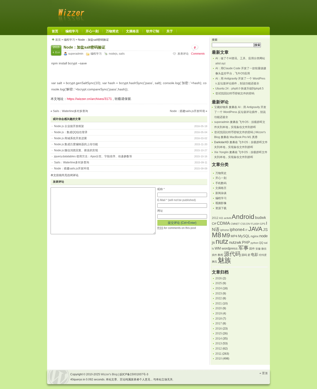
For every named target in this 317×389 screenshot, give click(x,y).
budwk (260, 218)
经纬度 (263, 255)
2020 (218, 308)
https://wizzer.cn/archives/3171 (89, 99)
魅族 (224, 260)
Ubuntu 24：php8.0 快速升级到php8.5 (239, 88)
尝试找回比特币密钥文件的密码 (234, 93)
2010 (218, 358)
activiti (227, 218)
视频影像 (220, 203)
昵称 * (161, 189)
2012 (215, 218)
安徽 (258, 248)
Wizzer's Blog (70, 12)
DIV (248, 223)
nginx (255, 236)
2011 (218, 353)
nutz (222, 241)
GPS (262, 223)
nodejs (113, 53)
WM (218, 248)
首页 (58, 39)
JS (265, 229)
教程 (220, 255)
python (254, 242)
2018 (218, 318)
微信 (263, 248)
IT (246, 230)
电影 (254, 255)
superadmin (75, 53)
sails (122, 53)
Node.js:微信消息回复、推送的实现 (76, 150)
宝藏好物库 (221, 107)
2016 (218, 328)
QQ (261, 242)
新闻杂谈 (220, 193)
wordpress (230, 248)
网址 (160, 210)
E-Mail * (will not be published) (176, 200)
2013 (218, 343)
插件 (214, 255)
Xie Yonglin (221, 152)
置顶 (265, 373)
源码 (244, 255)
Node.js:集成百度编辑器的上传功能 (76, 144)
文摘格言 (220, 188)
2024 (218, 288)
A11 (221, 218)
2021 (218, 303)
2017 (218, 323)
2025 (218, 283)
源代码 (232, 254)
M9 (226, 235)
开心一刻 (220, 178)
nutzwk (235, 242)
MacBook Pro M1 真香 (244, 137)
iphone (224, 230)
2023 (218, 293)
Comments (198, 50)
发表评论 (183, 53)
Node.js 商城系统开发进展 (70, 138)
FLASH (255, 223)
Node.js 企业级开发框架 (69, 126)
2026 (218, 278)
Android (243, 216)
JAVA (255, 228)
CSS (243, 223)
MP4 (234, 236)
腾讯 (214, 261)
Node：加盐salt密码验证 (84, 47)
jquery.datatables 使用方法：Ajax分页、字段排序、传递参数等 (93, 156)
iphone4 (237, 229)
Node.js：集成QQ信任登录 (70, 132)
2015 (218, 333)
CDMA (223, 223)
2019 (218, 313)
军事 (243, 248)
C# (214, 223)
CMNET (235, 223)
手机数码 (220, 183)
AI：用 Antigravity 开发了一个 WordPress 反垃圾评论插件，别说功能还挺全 (240, 112)
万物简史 (220, 173)
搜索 (214, 39)
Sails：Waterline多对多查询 (70, 111)
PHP (246, 242)
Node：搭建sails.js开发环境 (187, 111)
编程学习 (69, 39)
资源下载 (220, 208)
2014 (218, 338)
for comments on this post (176, 228)
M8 (216, 235)
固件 (252, 248)
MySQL (244, 236)
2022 (218, 298)
